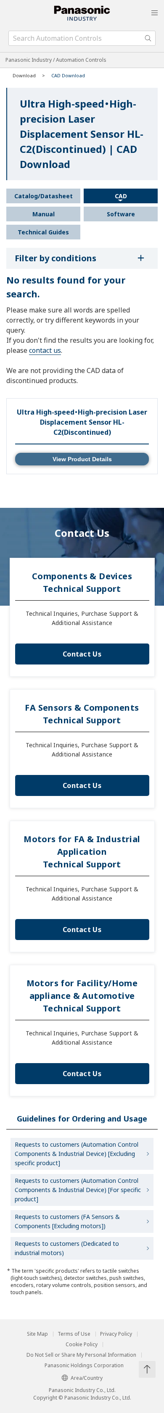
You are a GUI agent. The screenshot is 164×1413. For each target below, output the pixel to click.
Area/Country (87, 1377)
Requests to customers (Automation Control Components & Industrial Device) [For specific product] (78, 1190)
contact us (45, 350)
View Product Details (82, 459)
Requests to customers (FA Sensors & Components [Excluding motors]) (67, 1221)
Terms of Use (74, 1334)
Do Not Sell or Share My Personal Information (81, 1355)
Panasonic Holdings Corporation (84, 1365)
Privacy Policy (116, 1334)
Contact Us (82, 654)
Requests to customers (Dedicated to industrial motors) (67, 1248)
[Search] (148, 38)
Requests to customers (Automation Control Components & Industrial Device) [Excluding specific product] (76, 1153)
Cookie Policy (82, 1344)
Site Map (37, 1334)
